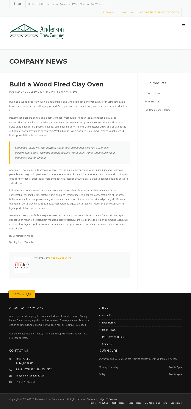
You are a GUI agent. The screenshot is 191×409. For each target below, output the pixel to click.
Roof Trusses (152, 101)
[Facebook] (14, 4)
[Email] (19, 4)
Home (105, 308)
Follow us (18, 293)
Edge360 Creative (37, 91)
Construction (19, 235)
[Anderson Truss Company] (37, 31)
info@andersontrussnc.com (30, 375)
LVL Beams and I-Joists (157, 110)
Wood (30, 235)
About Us (107, 315)
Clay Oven (18, 242)
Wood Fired (30, 242)
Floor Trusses (152, 93)
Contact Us (108, 344)
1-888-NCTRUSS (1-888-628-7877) (34, 369)
